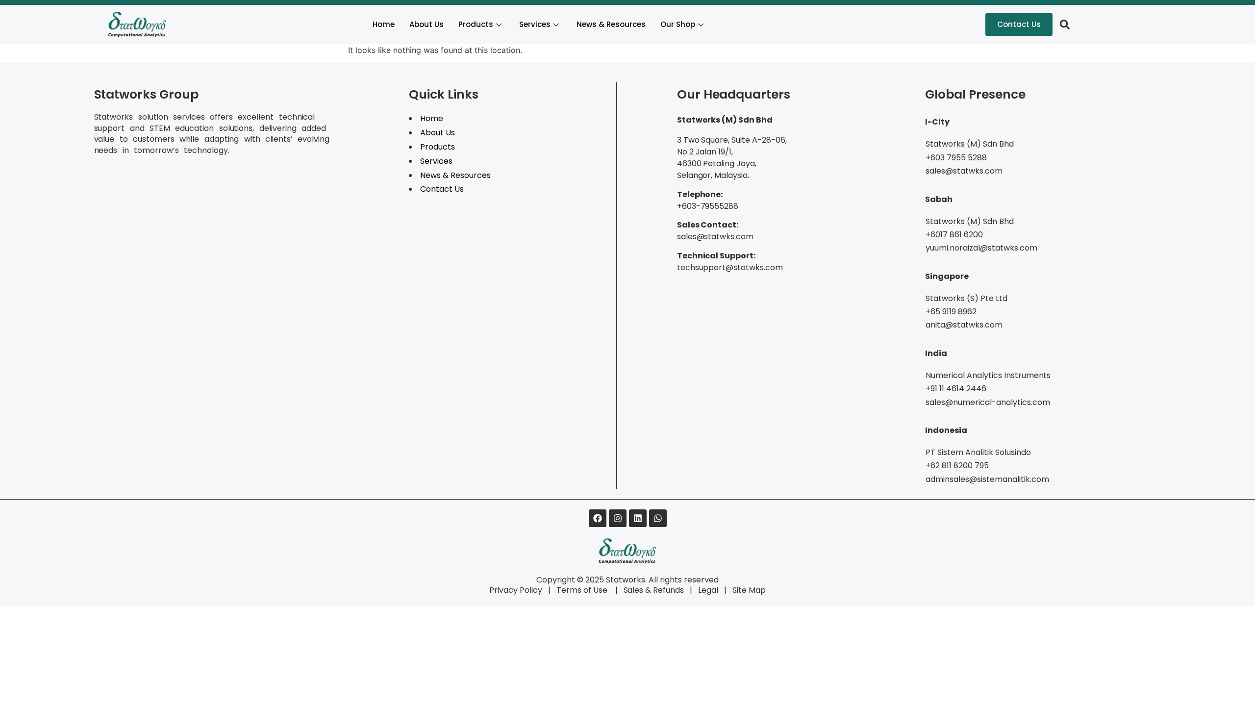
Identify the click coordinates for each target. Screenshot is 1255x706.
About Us (426, 24)
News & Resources (611, 24)
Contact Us (442, 189)
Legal (708, 590)
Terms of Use (582, 590)
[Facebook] (597, 518)
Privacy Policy (515, 590)
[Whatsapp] (658, 518)
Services (535, 24)
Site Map (749, 590)
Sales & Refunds (649, 590)
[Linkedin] (638, 518)
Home (384, 24)
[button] (1065, 24)
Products (475, 24)
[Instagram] (618, 518)
